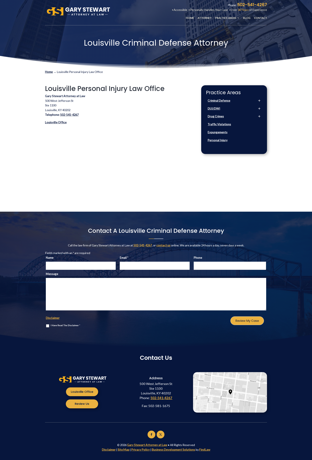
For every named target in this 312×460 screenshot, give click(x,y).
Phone (198, 257)
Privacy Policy (140, 449)
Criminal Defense (219, 100)
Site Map (123, 449)
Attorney (205, 18)
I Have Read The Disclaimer (65, 325)
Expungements (218, 132)
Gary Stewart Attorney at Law (147, 445)
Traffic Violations (219, 124)
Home (190, 18)
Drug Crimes (216, 116)
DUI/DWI (214, 108)
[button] (309, 436)
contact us (163, 245)
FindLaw (204, 449)
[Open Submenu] (259, 101)
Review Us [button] (82, 404)
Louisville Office (56, 122)
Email (124, 257)
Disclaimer (53, 318)
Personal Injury (218, 140)
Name (49, 257)
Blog (246, 18)
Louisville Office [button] (82, 392)
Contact (260, 18)
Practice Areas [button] (225, 18)
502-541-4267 (252, 5)
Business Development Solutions (173, 449)
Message (52, 274)
